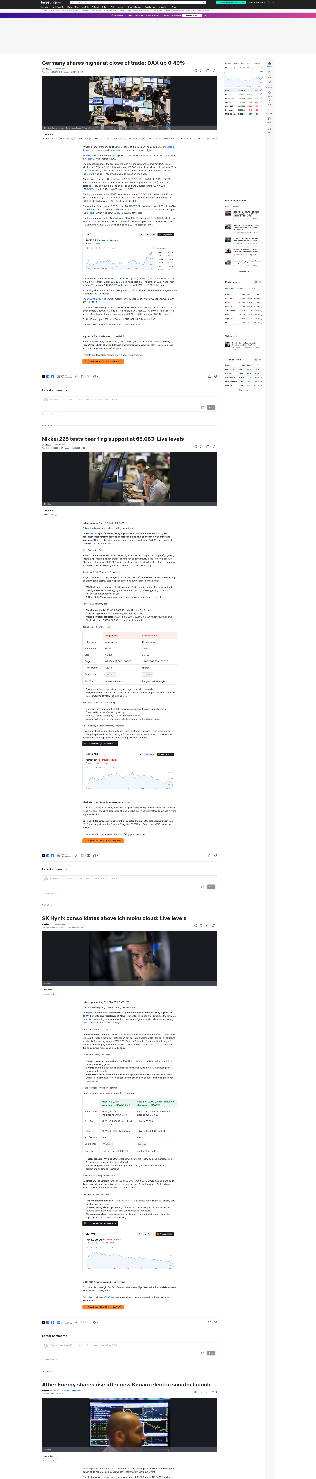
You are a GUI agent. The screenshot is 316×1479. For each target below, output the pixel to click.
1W (91, 212)
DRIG (123, 246)
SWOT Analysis (191, 11)
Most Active (229, 253)
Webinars (230, 300)
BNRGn (91, 177)
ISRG (125, 185)
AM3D (144, 242)
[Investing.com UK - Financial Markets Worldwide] (50, 2)
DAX (114, 119)
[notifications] (268, 2)
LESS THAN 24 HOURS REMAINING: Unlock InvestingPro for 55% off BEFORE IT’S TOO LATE (246, 178)
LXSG (116, 174)
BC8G (90, 165)
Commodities (84, 11)
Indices (228, 27)
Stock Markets (96, 11)
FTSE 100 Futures (231, 78)
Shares (257, 27)
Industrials (114, 114)
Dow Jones (229, 74)
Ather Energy (106, 1433)
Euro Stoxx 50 (230, 62)
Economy (122, 11)
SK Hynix (87, 977)
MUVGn (96, 135)
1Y (104, 212)
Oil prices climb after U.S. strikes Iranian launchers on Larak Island (245, 215)
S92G (160, 182)
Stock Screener (150, 7)
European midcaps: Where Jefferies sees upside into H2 (246, 226)
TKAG (138, 143)
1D (87, 212)
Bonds (249, 27)
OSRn (147, 158)
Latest (45, 11)
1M (96, 212)
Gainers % (241, 253)
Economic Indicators (110, 11)
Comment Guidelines (49, 378)
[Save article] (201, 34)
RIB (110, 189)
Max (113, 212)
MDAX (146, 119)
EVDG (136, 170)
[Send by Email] (88, 340)
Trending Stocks (233, 324)
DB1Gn (166, 128)
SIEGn (90, 138)
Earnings (167, 11)
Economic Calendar (134, 7)
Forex (76, 11)
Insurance (99, 114)
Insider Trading (144, 11)
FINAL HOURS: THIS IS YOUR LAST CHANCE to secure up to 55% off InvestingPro (246, 191)
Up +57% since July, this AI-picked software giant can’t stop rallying (246, 204)
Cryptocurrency (132, 11)
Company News (157, 11)
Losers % (251, 253)
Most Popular (55, 11)
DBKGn (90, 153)
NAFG (110, 162)
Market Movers (232, 246)
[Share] (195, 34)
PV (115, 249)
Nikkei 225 (93, 497)
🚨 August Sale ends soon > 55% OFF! (230, 2)
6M (100, 212)
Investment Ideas (178, 11)
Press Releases (203, 11)
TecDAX (90, 123)
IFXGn (164, 146)
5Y (108, 212)
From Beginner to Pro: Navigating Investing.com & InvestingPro (244, 308)
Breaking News (67, 11)
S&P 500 (228, 66)
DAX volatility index (97, 263)
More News (243, 236)
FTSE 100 (228, 54)
